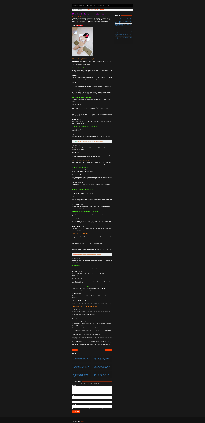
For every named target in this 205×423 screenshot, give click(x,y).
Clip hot (107, 5)
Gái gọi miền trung (91, 5)
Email (73, 399)
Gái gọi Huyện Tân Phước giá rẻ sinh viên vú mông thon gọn (80, 359)
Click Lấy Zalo (79, 25)
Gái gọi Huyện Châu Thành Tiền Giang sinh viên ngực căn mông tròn (80, 375)
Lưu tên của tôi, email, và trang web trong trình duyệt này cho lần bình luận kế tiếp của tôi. (89, 408)
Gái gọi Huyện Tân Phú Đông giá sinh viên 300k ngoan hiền (101, 359)
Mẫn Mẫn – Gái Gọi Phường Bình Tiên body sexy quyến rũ (123, 38)
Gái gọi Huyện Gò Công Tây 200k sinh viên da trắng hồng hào (81, 367)
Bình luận (74, 385)
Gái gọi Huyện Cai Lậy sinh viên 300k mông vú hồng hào (101, 375)
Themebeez (82, 421)
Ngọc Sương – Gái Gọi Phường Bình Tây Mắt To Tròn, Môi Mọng (123, 41)
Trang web (74, 404)
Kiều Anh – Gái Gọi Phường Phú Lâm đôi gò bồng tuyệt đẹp (123, 32)
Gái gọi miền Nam (100, 5)
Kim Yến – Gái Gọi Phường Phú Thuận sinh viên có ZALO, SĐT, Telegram (123, 25)
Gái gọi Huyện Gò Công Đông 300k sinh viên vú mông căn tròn (102, 367)
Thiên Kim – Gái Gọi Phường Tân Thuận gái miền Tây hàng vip (123, 28)
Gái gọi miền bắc (82, 5)
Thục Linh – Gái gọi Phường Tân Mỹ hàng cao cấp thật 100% (123, 22)
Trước (75, 349)
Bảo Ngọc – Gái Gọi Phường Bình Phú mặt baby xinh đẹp (123, 35)
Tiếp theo (108, 349)
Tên (73, 395)
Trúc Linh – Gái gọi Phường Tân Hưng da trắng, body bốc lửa (123, 19)
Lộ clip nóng (75, 5)
